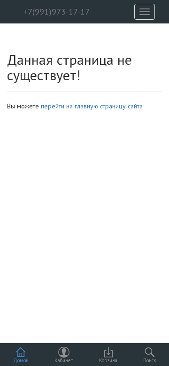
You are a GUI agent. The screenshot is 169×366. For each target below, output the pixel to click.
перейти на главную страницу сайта (92, 106)
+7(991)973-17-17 (55, 11)
